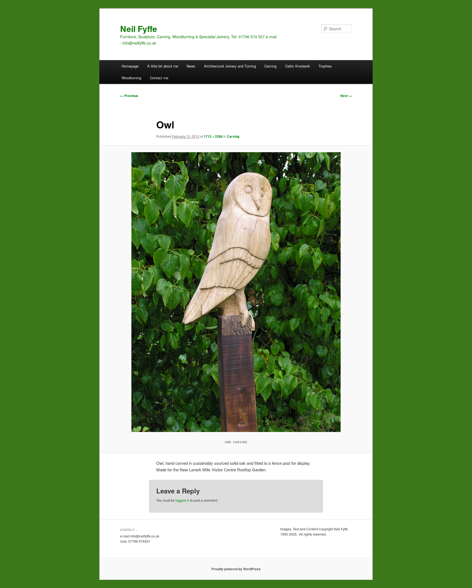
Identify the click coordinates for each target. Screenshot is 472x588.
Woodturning (131, 77)
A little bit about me (162, 66)
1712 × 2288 (213, 136)
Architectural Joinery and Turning (230, 66)
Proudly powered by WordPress (236, 568)
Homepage (130, 66)
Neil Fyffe (138, 28)
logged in (182, 500)
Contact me (159, 77)
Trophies (325, 66)
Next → (346, 95)
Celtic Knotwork (297, 66)
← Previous (129, 95)
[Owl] (236, 292)
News (191, 66)
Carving (270, 66)
